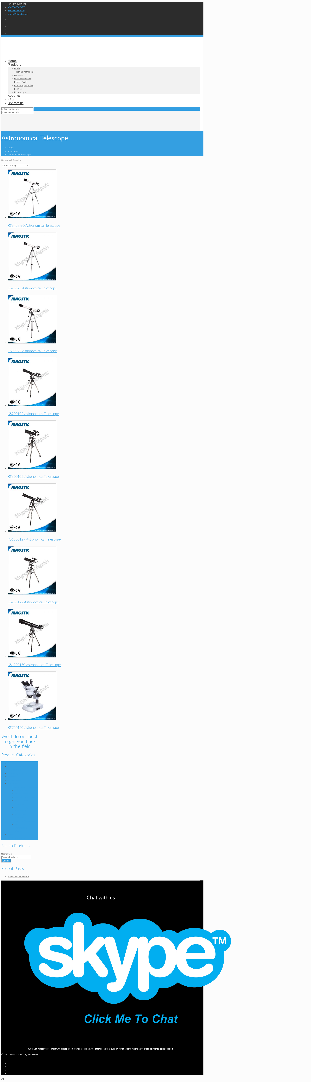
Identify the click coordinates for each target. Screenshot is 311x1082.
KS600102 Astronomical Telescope (33, 476)
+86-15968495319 (16, 10)
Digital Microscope (23, 794)
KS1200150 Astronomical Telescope (34, 665)
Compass (12, 763)
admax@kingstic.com (18, 14)
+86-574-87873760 (16, 7)
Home (10, 148)
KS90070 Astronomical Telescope (32, 351)
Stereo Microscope (23, 824)
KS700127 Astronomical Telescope (33, 602)
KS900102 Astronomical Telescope (33, 414)
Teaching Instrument (17, 838)
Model (11, 834)
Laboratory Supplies (17, 773)
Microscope (13, 151)
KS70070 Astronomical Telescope (32, 288)
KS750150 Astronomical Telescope (33, 727)
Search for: (6, 854)
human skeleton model (18, 876)
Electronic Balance (16, 766)
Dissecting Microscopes (25, 797)
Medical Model (15, 780)
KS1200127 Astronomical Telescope (34, 539)
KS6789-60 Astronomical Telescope (34, 225)
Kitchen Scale (14, 770)
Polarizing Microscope (24, 821)
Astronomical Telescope (25, 787)
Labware (12, 776)
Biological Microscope (24, 790)
